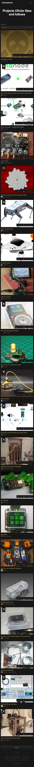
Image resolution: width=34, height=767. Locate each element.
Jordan (5, 706)
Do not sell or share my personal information (17, 760)
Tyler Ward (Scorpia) (9, 604)
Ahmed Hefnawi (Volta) (9, 672)
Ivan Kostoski (7, 299)
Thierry (5, 366)
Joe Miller (6, 638)
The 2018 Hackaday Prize (3, 406)
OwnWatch (4, 534)
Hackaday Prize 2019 (3, 202)
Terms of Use (8, 758)
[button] (30, 2)
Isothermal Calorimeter (7, 670)
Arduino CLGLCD (6, 297)
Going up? (17, 752)
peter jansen (6, 333)
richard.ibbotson (7, 163)
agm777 (5, 265)
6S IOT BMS (4, 500)
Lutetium (5, 61)
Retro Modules (5, 399)
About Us (7, 756)
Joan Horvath (7, 197)
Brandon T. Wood (8, 468)
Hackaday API (25, 758)
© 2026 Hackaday (17, 763)
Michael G (6, 231)
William (5, 400)
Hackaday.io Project (6, 59)
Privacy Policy (16, 758)
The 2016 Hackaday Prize (3, 168)
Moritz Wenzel (7, 536)
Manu (4, 434)
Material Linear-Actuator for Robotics (11, 466)
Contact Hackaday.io (15, 756)
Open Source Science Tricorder (9, 331)
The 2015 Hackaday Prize (3, 66)
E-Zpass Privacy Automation (9, 704)
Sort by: (3, 24)
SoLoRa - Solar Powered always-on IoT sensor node (15, 636)
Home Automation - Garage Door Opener (12, 127)
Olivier (19, 10)
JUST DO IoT (4, 161)
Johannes (6, 502)
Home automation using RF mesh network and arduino (16, 93)
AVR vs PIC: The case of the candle (11, 365)
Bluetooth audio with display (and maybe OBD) (14, 432)
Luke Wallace (7, 740)
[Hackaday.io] (7, 2)
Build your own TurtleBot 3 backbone (11, 568)
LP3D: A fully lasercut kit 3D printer (10, 738)
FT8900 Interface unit (7, 602)
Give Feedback (25, 756)
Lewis (4, 95)
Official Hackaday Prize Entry (3, 304)
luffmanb (5, 129)
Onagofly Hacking (6, 263)
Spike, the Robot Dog (7, 229)
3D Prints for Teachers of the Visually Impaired (13, 195)
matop (5, 570)
